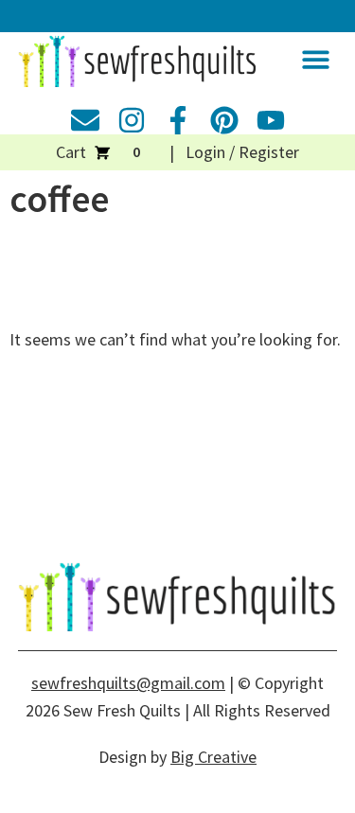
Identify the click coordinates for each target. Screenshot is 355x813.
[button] (315, 60)
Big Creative (213, 757)
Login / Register (242, 152)
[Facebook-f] (178, 120)
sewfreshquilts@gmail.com (128, 683)
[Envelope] (85, 120)
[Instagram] (131, 120)
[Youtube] (271, 120)
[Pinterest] (224, 120)
